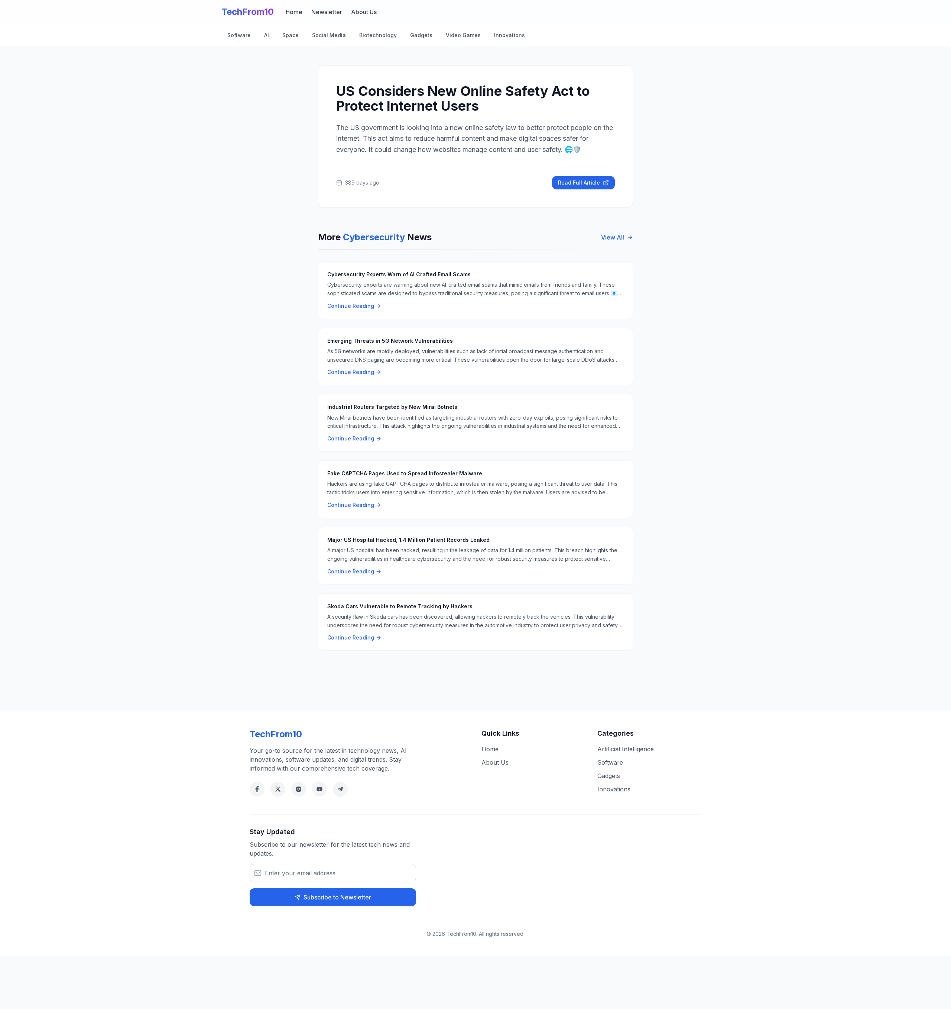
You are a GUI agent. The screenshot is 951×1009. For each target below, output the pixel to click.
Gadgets (421, 35)
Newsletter (326, 12)
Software (239, 35)
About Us (364, 12)
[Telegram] (340, 789)
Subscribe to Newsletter (337, 897)
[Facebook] (257, 789)
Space (290, 35)
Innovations (509, 35)
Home (294, 12)
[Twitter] (277, 789)
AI (266, 35)
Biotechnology (378, 35)
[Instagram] (298, 789)
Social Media (329, 35)
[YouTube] (319, 789)
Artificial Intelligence (625, 749)
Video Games (463, 35)
